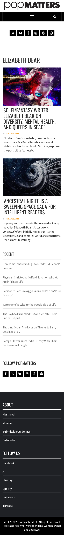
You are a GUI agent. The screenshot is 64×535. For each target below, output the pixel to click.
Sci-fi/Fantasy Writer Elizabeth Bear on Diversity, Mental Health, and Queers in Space (29, 118)
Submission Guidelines (17, 432)
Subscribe (9, 440)
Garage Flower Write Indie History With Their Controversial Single (30, 343)
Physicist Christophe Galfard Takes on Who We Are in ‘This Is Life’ (30, 279)
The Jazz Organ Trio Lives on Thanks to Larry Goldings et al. (29, 329)
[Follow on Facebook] (28, 33)
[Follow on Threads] (43, 33)
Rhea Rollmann (12, 133)
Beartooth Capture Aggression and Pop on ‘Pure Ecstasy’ (32, 293)
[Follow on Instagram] (36, 33)
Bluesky (7, 480)
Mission (7, 423)
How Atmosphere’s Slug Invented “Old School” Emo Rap (31, 266)
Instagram (9, 497)
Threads (8, 506)
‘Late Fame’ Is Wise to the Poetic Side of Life (29, 305)
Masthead (9, 414)
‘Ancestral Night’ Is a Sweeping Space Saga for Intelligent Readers (29, 206)
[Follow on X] (13, 33)
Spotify (7, 489)
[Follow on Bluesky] (20, 33)
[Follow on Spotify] (51, 33)
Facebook (9, 463)
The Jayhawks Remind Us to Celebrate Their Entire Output (30, 316)
